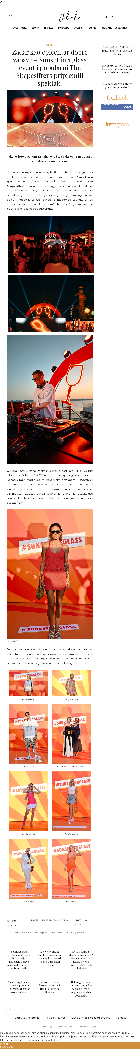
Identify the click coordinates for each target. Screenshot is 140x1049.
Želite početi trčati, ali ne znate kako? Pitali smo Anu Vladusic (117, 51)
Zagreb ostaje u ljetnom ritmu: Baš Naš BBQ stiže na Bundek (49, 987)
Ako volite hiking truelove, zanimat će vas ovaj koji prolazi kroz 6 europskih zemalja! (50, 958)
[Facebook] (106, 17)
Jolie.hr (13, 920)
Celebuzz (17, 932)
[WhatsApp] (48, 939)
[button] (11, 16)
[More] (72, 939)
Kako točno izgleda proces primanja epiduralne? (117, 85)
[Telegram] (64, 939)
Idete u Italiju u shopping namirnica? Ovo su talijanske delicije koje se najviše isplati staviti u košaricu (81, 960)
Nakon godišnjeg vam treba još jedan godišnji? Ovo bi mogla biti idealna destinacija (81, 988)
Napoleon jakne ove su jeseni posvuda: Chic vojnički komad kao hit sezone (19, 987)
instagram (117, 124)
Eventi (49, 45)
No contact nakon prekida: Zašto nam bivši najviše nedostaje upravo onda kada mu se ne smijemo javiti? (18, 960)
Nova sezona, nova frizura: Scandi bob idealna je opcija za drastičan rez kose (117, 69)
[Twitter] (40, 939)
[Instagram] (112, 17)
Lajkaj (127, 106)
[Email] (56, 939)
